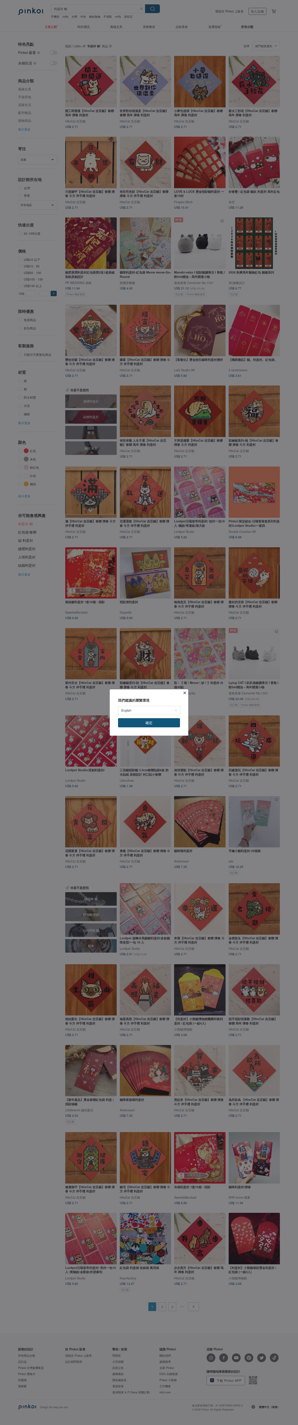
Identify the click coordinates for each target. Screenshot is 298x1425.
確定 (149, 722)
